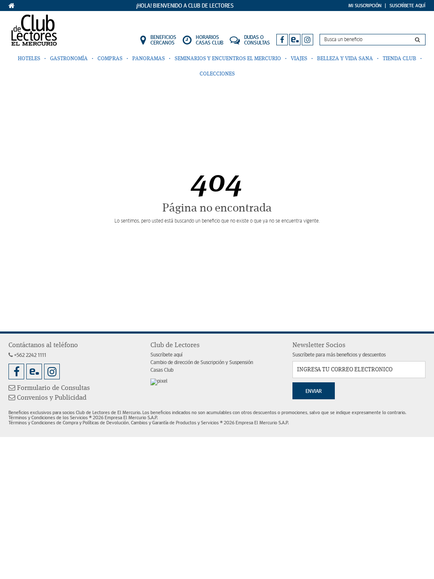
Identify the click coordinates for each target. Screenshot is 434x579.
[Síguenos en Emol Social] (294, 39)
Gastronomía (69, 58)
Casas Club (161, 370)
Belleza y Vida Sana (345, 58)
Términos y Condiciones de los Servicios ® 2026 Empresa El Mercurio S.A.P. (83, 417)
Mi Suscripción (364, 5)
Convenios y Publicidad (50, 398)
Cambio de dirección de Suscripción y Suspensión (201, 362)
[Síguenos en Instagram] (307, 39)
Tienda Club (399, 58)
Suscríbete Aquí (407, 5)
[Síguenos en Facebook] (282, 39)
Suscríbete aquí (166, 355)
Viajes (299, 58)
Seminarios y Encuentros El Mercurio (228, 58)
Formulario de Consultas (52, 388)
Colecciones (217, 74)
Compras (109, 58)
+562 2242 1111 (29, 355)
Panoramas (148, 58)
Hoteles (29, 58)
